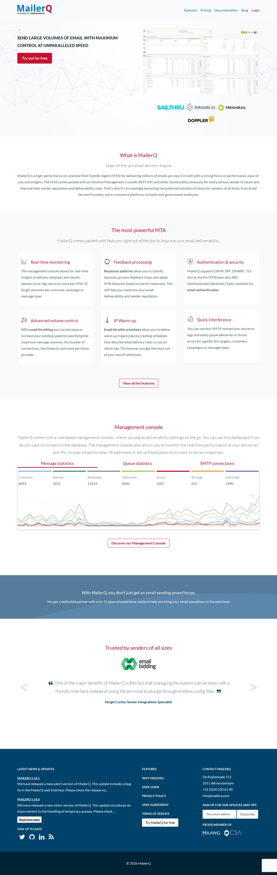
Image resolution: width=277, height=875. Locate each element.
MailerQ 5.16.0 (28, 799)
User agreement (155, 805)
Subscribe (247, 814)
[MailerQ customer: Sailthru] (169, 108)
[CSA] (234, 832)
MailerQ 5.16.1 (28, 778)
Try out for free (35, 58)
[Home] (34, 10)
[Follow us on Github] (32, 838)
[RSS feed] (51, 838)
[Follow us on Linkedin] (42, 838)
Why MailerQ (153, 778)
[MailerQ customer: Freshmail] (232, 108)
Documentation (226, 10)
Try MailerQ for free (160, 822)
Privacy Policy (154, 796)
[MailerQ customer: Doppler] (200, 120)
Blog (244, 10)
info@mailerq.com (216, 796)
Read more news (29, 819)
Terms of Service (155, 813)
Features (190, 10)
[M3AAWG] (213, 832)
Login (255, 10)
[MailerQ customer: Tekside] (200, 108)
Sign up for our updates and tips (230, 805)
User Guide (150, 787)
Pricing (205, 10)
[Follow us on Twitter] (22, 838)
